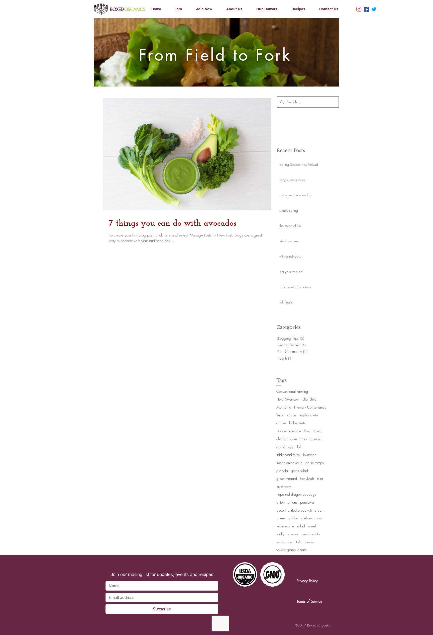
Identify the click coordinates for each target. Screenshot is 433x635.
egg (291, 446)
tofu (298, 541)
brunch (317, 431)
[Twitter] (373, 9)
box (306, 431)
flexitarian (309, 454)
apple (291, 415)
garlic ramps (314, 462)
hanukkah (307, 478)
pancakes (307, 502)
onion (280, 502)
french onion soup (289, 462)
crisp (303, 438)
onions (292, 502)
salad (301, 526)
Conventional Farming (292, 391)
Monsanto (283, 407)
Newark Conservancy (310, 407)
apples (281, 423)
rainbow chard (311, 518)
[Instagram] (358, 9)
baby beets (297, 423)
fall (299, 446)
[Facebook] (366, 9)
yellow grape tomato (291, 549)
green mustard (286, 478)
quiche (292, 518)
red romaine (285, 526)
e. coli (280, 446)
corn (293, 438)
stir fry (280, 533)
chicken (281, 438)
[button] (183, 9)
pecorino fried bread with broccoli (301, 510)
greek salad (299, 470)
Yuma (280, 415)
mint (320, 478)
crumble (315, 438)
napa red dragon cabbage (296, 494)
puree (280, 518)
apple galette (308, 415)
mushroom (283, 486)
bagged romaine (288, 431)
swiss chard (284, 541)
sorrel (312, 526)
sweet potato (310, 533)
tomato (309, 541)
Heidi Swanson (287, 399)
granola (282, 470)
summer (292, 533)
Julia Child (309, 399)
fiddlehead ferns (287, 454)
